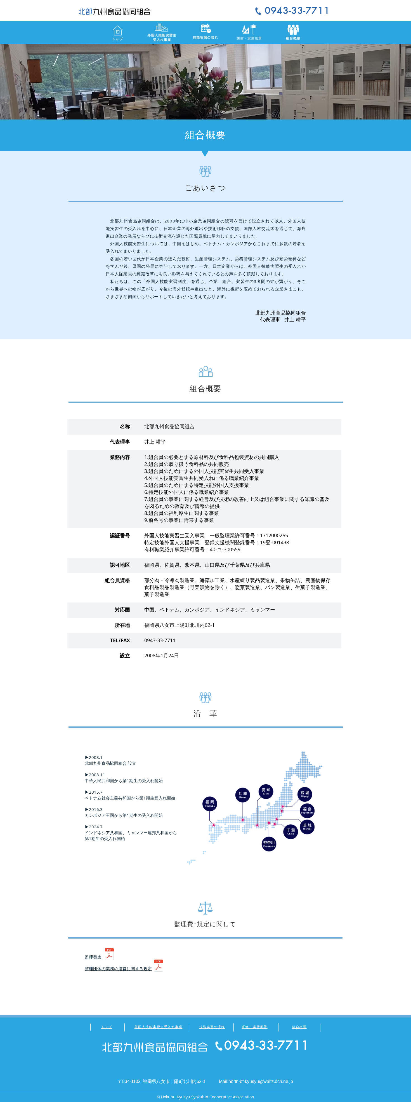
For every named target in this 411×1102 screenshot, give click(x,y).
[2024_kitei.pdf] (158, 966)
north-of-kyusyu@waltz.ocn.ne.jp (260, 1081)
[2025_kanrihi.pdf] (109, 955)
